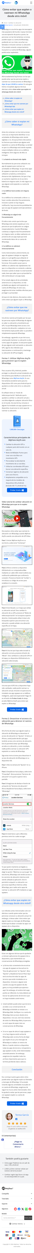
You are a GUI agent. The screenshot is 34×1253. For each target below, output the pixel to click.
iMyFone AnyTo (19, 378)
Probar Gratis (15, 490)
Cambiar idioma (17, 1224)
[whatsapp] (26, 1209)
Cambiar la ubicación (14, 23)
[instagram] (30, 1209)
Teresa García (8, 25)
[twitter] (22, 1209)
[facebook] (19, 1209)
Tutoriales (5, 1199)
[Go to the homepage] (7, 2)
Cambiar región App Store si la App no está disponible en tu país (16, 1176)
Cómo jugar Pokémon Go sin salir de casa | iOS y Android (17, 1164)
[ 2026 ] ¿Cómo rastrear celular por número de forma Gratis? (16, 1170)
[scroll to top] (31, 1238)
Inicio (5, 23)
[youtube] (15, 1209)
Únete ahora (28, 1218)
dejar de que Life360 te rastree (12, 84)
